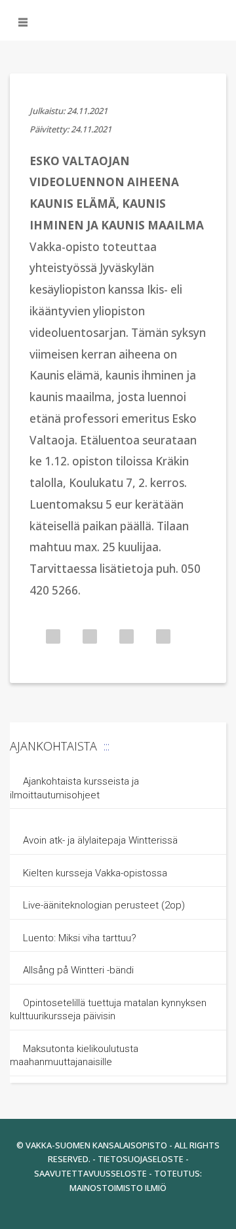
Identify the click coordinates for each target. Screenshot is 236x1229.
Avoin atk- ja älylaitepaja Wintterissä (100, 840)
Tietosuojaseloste (141, 1159)
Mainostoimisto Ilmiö (118, 1188)
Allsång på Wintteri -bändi (78, 970)
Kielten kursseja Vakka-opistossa (96, 873)
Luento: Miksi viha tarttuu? (79, 938)
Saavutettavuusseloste (90, 1173)
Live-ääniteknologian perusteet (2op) (104, 905)
